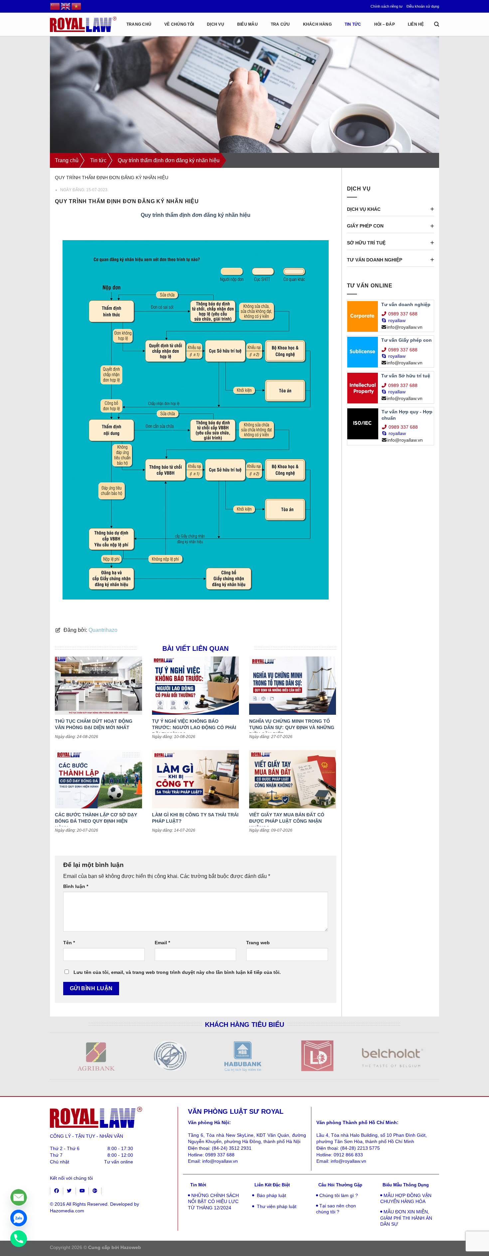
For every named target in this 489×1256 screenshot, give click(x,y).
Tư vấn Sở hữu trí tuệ (405, 375)
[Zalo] (19, 1218)
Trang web (258, 942)
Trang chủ (67, 160)
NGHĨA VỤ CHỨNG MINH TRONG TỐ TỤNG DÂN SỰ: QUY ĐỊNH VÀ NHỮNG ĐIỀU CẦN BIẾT (291, 727)
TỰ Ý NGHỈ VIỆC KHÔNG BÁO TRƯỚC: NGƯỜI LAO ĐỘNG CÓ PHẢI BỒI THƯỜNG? (194, 727)
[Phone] (19, 1239)
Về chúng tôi (179, 24)
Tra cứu (280, 24)
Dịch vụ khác (364, 209)
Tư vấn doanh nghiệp (374, 259)
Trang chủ (138, 24)
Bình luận (75, 886)
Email (162, 942)
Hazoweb (130, 1247)
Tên (69, 942)
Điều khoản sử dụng (423, 6)
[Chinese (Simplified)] (55, 6)
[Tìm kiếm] (436, 24)
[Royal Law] (83, 24)
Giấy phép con (365, 225)
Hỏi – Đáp (384, 24)
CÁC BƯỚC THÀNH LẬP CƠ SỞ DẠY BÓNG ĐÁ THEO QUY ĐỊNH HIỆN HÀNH (96, 821)
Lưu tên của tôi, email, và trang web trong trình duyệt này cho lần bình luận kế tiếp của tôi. (177, 972)
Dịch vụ (215, 24)
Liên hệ (416, 24)
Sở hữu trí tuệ (366, 242)
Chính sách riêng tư (387, 6)
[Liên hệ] (19, 1197)
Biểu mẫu (247, 24)
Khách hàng (317, 24)
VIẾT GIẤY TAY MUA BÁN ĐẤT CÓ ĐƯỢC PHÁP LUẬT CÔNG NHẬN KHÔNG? (286, 821)
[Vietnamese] (76, 6)
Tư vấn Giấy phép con (406, 340)
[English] (66, 6)
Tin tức (353, 24)
